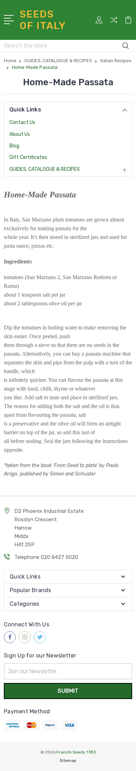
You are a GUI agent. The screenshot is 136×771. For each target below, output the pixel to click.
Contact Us (22, 122)
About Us (19, 134)
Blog (14, 146)
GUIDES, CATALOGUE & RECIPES (44, 169)
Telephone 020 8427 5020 (46, 557)
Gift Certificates (28, 157)
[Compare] (114, 22)
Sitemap (68, 760)
